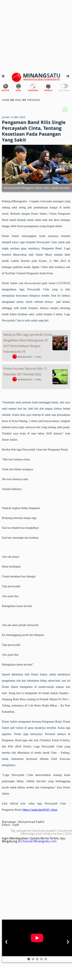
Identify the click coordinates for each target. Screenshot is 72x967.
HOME (6, 100)
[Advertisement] (36, 35)
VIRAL (18, 100)
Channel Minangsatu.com (39, 841)
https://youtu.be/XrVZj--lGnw (40, 809)
